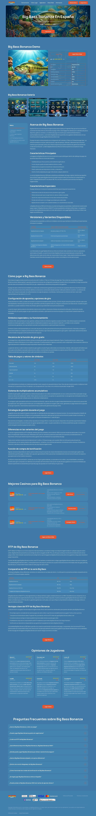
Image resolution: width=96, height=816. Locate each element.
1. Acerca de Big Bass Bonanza (17, 128)
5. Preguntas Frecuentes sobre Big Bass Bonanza (17, 141)
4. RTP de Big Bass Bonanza (16, 138)
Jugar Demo (59, 54)
